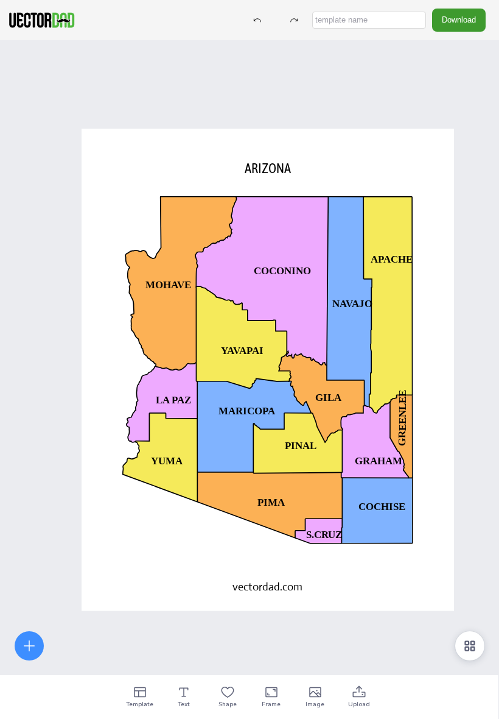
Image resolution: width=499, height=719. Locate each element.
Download (459, 19)
